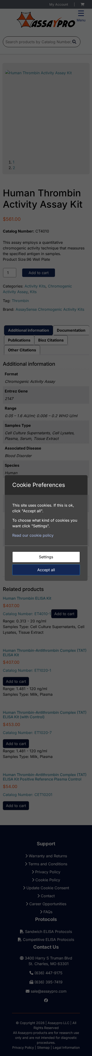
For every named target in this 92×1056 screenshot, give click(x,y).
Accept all (46, 569)
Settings (46, 557)
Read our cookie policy (33, 535)
